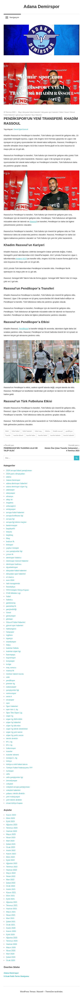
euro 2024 (10, 580)
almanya (9, 496)
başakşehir (10, 529)
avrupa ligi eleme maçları (16, 522)
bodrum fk (10, 541)
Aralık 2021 (10, 889)
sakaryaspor (11, 687)
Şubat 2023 (10, 844)
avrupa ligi (10, 519)
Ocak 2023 (10, 847)
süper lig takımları (13, 726)
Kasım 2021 (11, 892)
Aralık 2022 (10, 850)
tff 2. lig (9, 745)
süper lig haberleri (13, 722)
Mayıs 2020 (11, 947)
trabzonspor (11, 748)
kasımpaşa (10, 655)
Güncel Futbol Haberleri (15, 622)
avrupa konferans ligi (14, 516)
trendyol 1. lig (11, 758)
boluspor (9, 545)
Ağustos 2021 (11, 902)
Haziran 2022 (11, 870)
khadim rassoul (58, 431)
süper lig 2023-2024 (14, 719)
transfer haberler (55, 435)
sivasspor (10, 700)
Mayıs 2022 (11, 873)
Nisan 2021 (10, 915)
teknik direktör (12, 739)
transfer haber (30, 435)
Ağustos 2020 (11, 938)
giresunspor (11, 616)
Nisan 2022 (10, 876)
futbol (61, 112)
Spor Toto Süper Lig (14, 713)
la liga (8, 664)
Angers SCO (21, 259)
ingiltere (9, 635)
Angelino (9, 503)
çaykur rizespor (12, 548)
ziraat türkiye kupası (14, 803)
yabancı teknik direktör (15, 793)
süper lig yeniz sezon (14, 735)
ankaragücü (11, 506)
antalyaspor (11, 509)
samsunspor (11, 693)
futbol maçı (38, 431)
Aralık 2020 (10, 928)
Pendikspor (24, 329)
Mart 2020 (10, 954)
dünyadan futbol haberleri (31, 112)
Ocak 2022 (10, 886)
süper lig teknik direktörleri (17, 729)
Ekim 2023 (10, 818)
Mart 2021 (10, 918)
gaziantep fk (11, 606)
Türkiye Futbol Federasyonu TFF (19, 768)
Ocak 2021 (10, 925)
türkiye (9, 761)
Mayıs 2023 (11, 834)
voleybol (9, 784)
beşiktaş (9, 535)
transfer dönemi (18, 435)
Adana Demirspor (41, 6)
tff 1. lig (9, 742)
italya (8, 645)
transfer (9, 751)
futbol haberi (15, 431)
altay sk (9, 500)
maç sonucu (11, 668)
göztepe (9, 619)
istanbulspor (11, 642)
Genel (67, 112)
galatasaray (11, 603)
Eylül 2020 (10, 934)
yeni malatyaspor (13, 797)
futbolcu (47, 431)
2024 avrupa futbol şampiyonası (19, 470)
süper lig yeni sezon (14, 732)
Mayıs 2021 (11, 912)
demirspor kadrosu (13, 564)
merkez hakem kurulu (15, 674)
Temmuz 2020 (11, 941)
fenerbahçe (10, 587)
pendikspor (69, 431)
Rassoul (33, 222)
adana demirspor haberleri (16, 483)
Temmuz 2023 (11, 828)
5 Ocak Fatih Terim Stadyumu (16, 976)
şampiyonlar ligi (12, 690)
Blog (19, 112)
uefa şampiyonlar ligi (14, 777)
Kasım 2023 (11, 815)
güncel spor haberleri (23, 115)
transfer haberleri (68, 435)
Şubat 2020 (10, 957)
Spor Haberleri (37, 115)
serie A (9, 697)
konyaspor (10, 661)
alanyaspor (10, 493)
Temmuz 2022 (11, 867)
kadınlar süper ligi (13, 651)
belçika (9, 532)
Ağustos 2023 (11, 825)
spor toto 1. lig (12, 709)
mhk (8, 677)
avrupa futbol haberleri (15, 512)
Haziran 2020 (11, 944)
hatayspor (10, 632)
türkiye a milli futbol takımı (17, 764)
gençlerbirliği (11, 609)
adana (8, 477)
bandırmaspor (11, 525)
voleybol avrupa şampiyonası (18, 787)
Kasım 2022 (11, 854)
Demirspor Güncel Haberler (17, 561)
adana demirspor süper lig (16, 487)
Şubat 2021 (10, 922)
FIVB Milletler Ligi (13, 593)
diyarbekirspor (12, 567)
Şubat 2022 (10, 883)
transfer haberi (42, 435)
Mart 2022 (10, 880)
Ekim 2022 (10, 857)
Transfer (7, 435)
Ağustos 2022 (11, 863)
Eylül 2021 (10, 899)
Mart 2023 (10, 841)
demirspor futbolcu (13, 558)
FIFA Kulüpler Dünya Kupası (17, 590)
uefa (8, 774)
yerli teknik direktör (14, 800)
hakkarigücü (11, 629)
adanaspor (10, 490)
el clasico (10, 577)
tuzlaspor (10, 771)
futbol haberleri (27, 431)
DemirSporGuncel (21, 129)
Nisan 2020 (10, 951)
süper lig (9, 716)
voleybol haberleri (13, 790)
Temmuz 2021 (11, 905)
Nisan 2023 (10, 838)
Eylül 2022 (10, 860)
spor (8, 703)
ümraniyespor (11, 781)
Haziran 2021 (11, 909)
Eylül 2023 (10, 821)
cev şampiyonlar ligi (14, 551)
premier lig (10, 684)
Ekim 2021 (10, 896)
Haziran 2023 (11, 831)
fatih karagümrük (13, 583)
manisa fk (10, 671)
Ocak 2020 (10, 960)
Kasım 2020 (11, 931)
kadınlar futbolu (12, 648)
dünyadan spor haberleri (49, 112)
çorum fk (9, 554)
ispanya (9, 638)
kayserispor (11, 658)
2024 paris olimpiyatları (15, 474)
